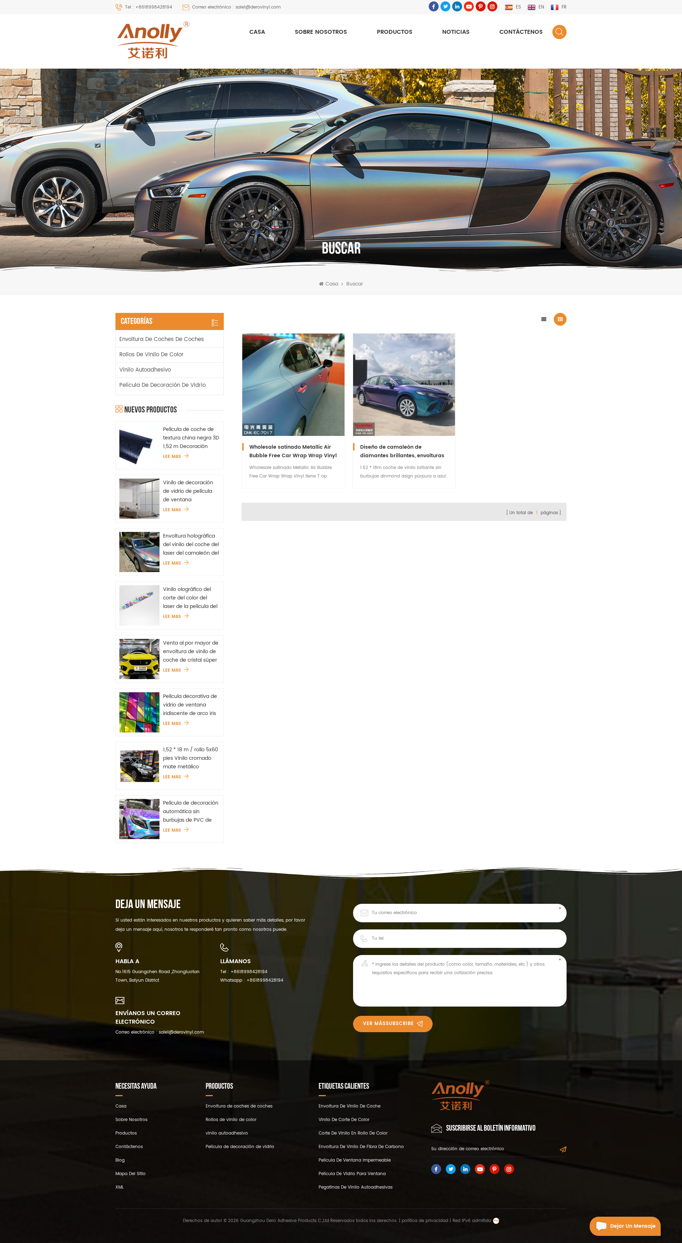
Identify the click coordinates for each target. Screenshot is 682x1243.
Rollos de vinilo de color (151, 354)
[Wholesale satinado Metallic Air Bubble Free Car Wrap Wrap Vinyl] (293, 385)
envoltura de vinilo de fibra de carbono (361, 1146)
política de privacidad (425, 1220)
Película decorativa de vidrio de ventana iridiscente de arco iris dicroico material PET (190, 705)
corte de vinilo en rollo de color (353, 1133)
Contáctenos (521, 32)
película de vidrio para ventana (352, 1173)
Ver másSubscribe (388, 1024)
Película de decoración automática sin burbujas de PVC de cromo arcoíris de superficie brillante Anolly (190, 812)
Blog (120, 1160)
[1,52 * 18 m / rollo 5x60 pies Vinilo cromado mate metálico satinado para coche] (139, 766)
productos (126, 1133)
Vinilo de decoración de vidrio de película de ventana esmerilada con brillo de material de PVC (188, 491)
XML (119, 1187)
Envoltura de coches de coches (161, 339)
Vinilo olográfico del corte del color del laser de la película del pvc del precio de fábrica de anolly (190, 598)
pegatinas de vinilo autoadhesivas (356, 1187)
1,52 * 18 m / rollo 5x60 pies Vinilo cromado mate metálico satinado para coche (190, 758)
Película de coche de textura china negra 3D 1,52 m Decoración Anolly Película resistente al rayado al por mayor (191, 438)
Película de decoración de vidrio (162, 385)
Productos (394, 32)
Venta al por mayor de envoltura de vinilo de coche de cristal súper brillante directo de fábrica (190, 652)
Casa (257, 32)
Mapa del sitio (130, 1173)
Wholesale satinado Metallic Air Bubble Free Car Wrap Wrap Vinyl (293, 451)
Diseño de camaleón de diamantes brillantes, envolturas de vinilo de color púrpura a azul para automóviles (402, 451)
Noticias (456, 32)
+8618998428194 (249, 972)
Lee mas (172, 457)
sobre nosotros (321, 32)
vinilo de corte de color (344, 1119)
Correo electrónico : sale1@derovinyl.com (236, 7)
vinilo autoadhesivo (145, 370)
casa (120, 1106)
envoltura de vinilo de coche (349, 1106)
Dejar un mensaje (633, 1226)
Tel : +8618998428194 (148, 7)
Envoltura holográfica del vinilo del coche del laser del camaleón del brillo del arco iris (191, 545)
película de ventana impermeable (355, 1160)
